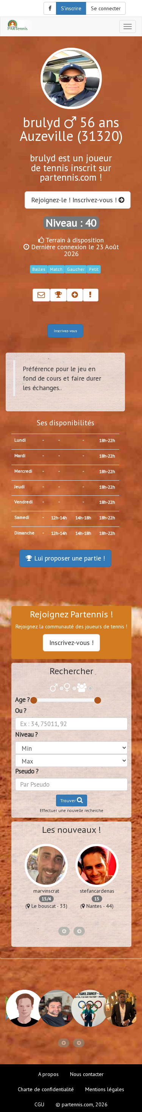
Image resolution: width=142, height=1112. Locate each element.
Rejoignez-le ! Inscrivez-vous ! (75, 199)
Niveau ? (26, 734)
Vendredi (23, 501)
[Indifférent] (81, 688)
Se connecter (106, 8)
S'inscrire (71, 8)
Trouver (68, 800)
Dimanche (24, 533)
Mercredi (23, 471)
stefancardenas (97, 890)
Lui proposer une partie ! (68, 558)
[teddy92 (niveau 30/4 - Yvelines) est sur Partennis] (119, 1008)
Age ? (22, 699)
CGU (39, 1104)
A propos (48, 1074)
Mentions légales (104, 1089)
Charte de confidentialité (46, 1089)
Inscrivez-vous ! (71, 642)
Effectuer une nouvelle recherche (71, 810)
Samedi (21, 517)
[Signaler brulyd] (90, 295)
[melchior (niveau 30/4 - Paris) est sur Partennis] (54, 1008)
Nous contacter (87, 1074)
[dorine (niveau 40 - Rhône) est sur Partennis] (87, 1008)
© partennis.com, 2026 (82, 1104)
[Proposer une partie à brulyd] (58, 295)
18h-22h (107, 440)
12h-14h (59, 517)
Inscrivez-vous (65, 330)
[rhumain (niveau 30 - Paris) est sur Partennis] (22, 1008)
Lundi (20, 440)
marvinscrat (46, 890)
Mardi (19, 455)
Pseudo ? (27, 771)
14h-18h (83, 517)
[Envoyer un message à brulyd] (41, 295)
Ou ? (21, 710)
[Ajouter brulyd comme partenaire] (75, 295)
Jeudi (19, 486)
